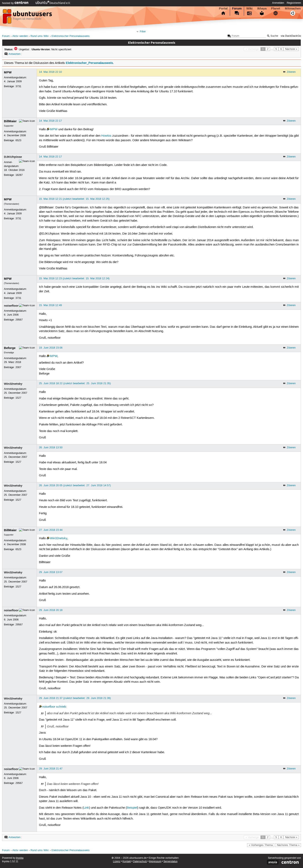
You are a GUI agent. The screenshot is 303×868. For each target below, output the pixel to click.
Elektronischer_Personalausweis (89, 63)
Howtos (106, 136)
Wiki (249, 8)
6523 (18, 140)
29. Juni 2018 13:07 (50, 572)
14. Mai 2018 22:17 (50, 120)
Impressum (155, 861)
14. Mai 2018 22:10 (50, 72)
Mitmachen (293, 8)
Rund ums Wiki (40, 36)
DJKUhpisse (13, 157)
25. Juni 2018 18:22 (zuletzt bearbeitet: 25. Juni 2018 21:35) (75, 383)
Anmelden (278, 3)
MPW (8, 72)
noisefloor (11, 306)
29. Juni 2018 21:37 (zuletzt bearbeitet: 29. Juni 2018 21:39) (75, 698)
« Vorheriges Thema (261, 845)
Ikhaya (262, 8)
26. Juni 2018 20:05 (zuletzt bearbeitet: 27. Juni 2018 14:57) (75, 485)
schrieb (61, 707)
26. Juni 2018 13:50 (50, 447)
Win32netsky (13, 384)
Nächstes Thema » (288, 845)
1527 (18, 397)
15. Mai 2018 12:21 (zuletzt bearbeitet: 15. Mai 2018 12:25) (74, 199)
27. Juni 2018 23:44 (50, 530)
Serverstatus (170, 861)
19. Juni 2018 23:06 (50, 347)
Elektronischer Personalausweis (71, 36)
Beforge (9, 348)
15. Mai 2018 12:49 (50, 305)
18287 (19, 175)
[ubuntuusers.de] (28, 17)
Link (86, 808)
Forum (237, 8)
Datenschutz (140, 861)
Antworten (14, 54)
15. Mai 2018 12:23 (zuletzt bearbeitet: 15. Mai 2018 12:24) (74, 278)
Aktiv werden (20, 36)
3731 (18, 86)
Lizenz (116, 861)
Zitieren (291, 72)
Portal (223, 8)
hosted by (8, 3)
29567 (19, 319)
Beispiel (132, 808)
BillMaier (10, 121)
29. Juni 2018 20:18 (50, 610)
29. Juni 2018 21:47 (50, 768)
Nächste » (291, 49)
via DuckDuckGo (291, 36)
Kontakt (126, 861)
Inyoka (19, 858)
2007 (18, 367)
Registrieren (294, 3)
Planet (275, 8)
